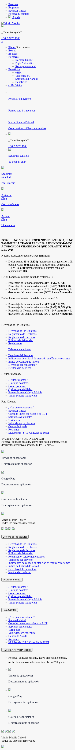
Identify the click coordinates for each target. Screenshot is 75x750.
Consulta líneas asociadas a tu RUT (27, 413)
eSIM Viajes (15, 85)
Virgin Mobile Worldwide (22, 395)
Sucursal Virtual (17, 10)
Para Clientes (9, 610)
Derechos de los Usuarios (22, 330)
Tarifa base (14, 420)
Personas (13, 4)
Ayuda (16, 17)
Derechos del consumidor (22, 364)
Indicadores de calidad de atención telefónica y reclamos (39, 358)
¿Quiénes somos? (18, 379)
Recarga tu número (18, 13)
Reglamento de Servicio (21, 337)
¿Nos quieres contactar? (21, 407)
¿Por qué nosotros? (18, 382)
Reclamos (13, 429)
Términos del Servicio (20, 355)
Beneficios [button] (14, 69)
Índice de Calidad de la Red (23, 361)
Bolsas (12, 50)
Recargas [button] (13, 56)
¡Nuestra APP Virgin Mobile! (17, 650)
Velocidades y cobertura (21, 423)
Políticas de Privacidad (20, 340)
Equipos (12, 53)
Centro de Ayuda (17, 426)
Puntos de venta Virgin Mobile (25, 392)
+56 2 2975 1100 (10, 38)
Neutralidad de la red (19, 367)
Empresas (13, 7)
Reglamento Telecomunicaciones (26, 556)
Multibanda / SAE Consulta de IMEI (28, 432)
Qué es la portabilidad (20, 389)
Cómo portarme (17, 386)
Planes (12, 47)
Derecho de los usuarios (15, 536)
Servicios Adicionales (20, 416)
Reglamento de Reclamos (22, 333)
